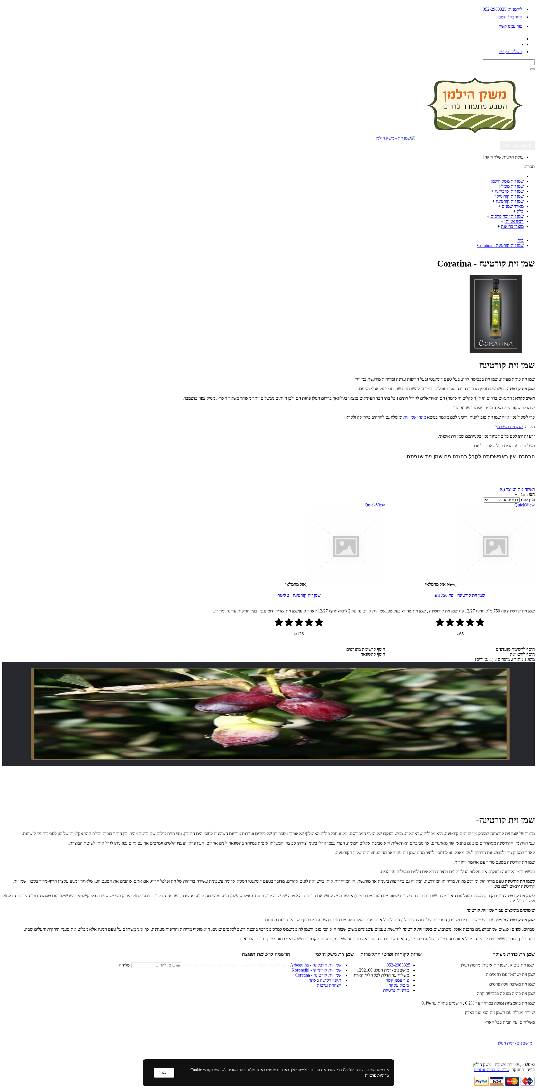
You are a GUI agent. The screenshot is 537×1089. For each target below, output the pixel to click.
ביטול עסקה (398, 985)
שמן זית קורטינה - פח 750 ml (460, 595)
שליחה (124, 965)
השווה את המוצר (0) (517, 489)
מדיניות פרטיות (396, 990)
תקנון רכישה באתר (325, 980)
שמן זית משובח (510, 426)
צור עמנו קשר (397, 980)
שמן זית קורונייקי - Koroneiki (316, 970)
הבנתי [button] (164, 1073)
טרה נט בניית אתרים (491, 1069)
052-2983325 (398, 965)
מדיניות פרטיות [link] (377, 1075)
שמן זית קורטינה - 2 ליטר (299, 595)
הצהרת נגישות (329, 985)
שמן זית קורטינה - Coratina (318, 975)
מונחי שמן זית (414, 417)
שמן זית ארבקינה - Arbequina (315, 965)
